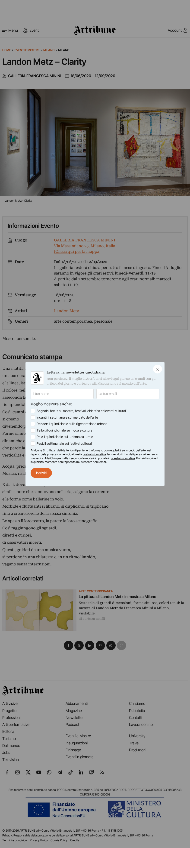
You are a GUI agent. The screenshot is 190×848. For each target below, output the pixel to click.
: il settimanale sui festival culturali (64, 443)
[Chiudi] (157, 369)
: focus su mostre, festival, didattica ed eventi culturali (82, 411)
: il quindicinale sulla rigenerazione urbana (72, 424)
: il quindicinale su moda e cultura (64, 430)
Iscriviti (41, 473)
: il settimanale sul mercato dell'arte (67, 417)
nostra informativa (94, 454)
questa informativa (123, 458)
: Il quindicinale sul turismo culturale (65, 437)
